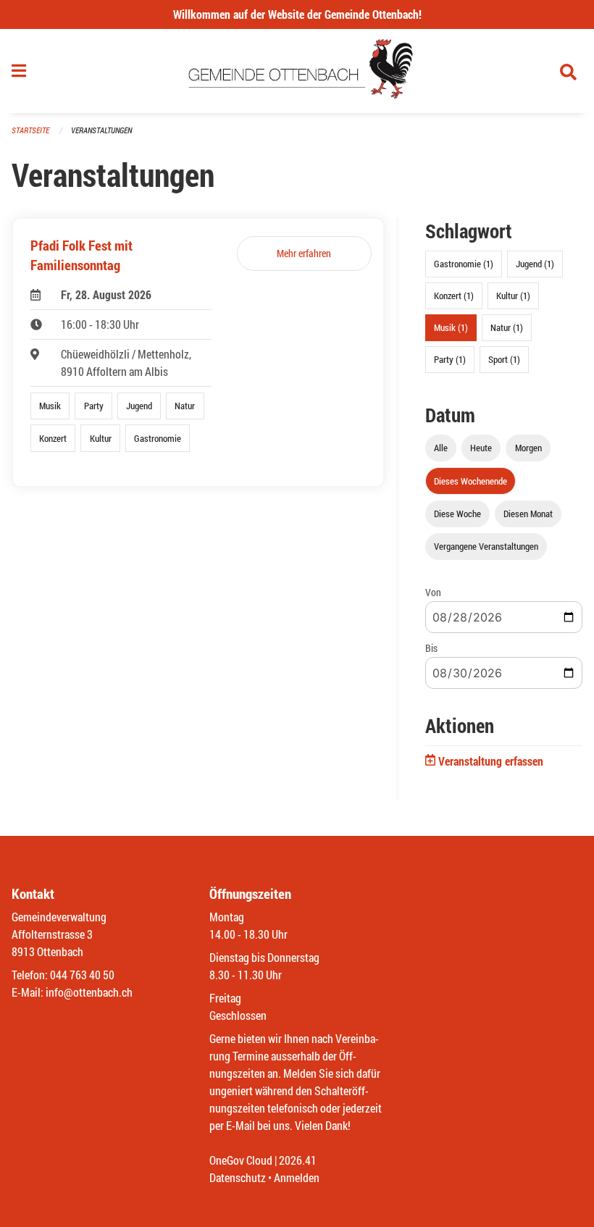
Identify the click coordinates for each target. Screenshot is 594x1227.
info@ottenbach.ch (89, 992)
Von (433, 592)
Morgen (528, 447)
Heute (481, 447)
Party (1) (450, 359)
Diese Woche (457, 513)
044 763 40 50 (82, 974)
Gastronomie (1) (463, 263)
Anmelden (296, 1177)
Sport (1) (504, 359)
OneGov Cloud (240, 1160)
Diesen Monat (528, 513)
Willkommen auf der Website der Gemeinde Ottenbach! (297, 14)
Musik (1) (451, 327)
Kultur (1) (513, 295)
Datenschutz (237, 1177)
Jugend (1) (535, 263)
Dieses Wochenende (470, 481)
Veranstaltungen (101, 130)
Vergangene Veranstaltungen (486, 546)
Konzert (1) (454, 295)
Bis (431, 648)
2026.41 (298, 1160)
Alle (441, 447)
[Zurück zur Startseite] (297, 71)
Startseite (30, 130)
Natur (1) (506, 327)
